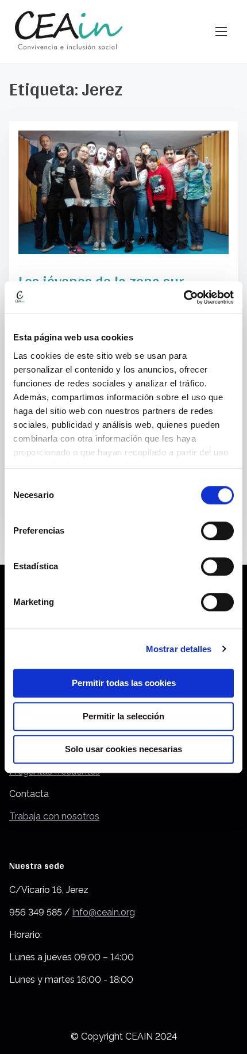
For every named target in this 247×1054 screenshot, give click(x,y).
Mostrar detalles (179, 649)
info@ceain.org (103, 912)
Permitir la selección (123, 716)
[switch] (217, 531)
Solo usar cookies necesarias (123, 749)
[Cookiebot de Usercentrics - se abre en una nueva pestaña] (183, 297)
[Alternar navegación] (221, 31)
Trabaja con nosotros (54, 816)
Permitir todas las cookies (124, 683)
